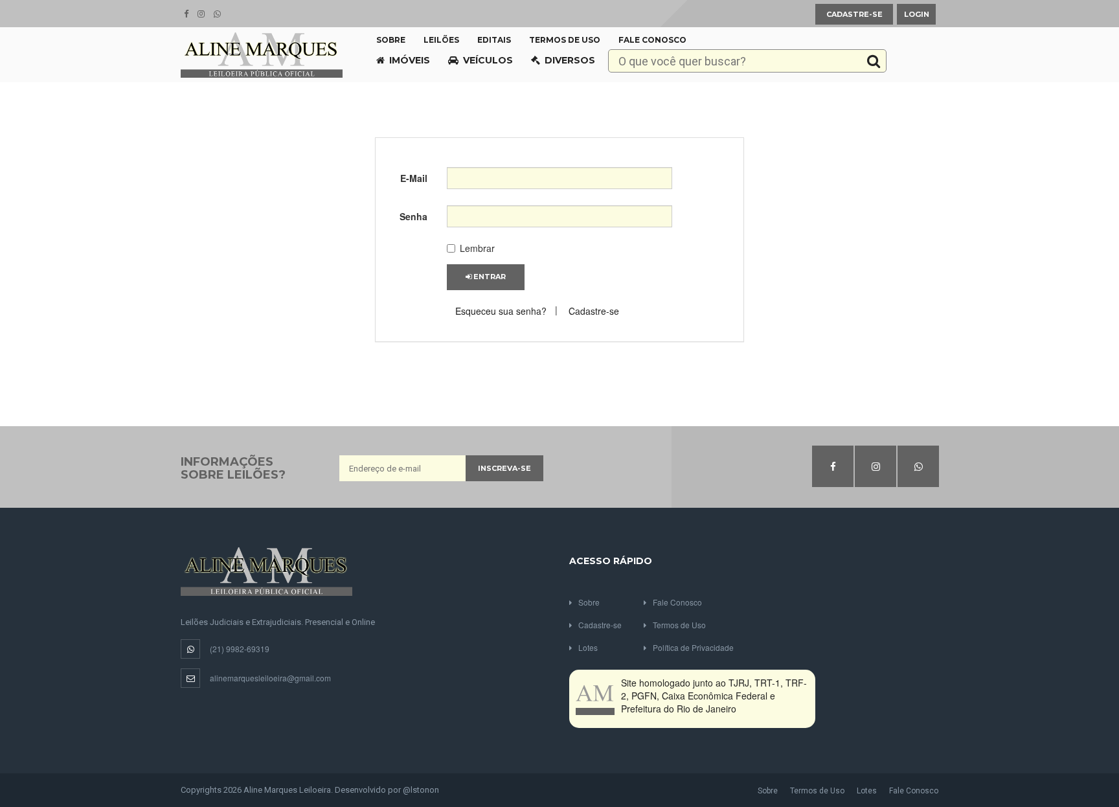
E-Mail (413, 178)
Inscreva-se (504, 468)
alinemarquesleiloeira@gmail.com (270, 677)
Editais (494, 40)
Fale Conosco (652, 40)
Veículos (488, 60)
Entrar (488, 276)
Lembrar (477, 248)
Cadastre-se (854, 14)
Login (916, 14)
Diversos (570, 60)
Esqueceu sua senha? (501, 310)
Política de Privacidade (693, 647)
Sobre (390, 40)
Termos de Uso (564, 40)
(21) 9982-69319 (239, 648)
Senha (413, 216)
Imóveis (409, 60)
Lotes (588, 647)
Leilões (441, 40)
